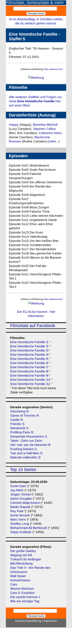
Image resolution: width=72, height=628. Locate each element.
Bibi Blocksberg (21, 563)
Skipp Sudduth (20, 532)
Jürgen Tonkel (20, 494)
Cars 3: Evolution (22, 593)
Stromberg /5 (19, 411)
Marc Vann (18, 519)
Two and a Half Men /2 (26, 453)
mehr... (53, 141)
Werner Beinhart (22, 588)
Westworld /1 (19, 428)
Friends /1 (17, 424)
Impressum (50, 620)
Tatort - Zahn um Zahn (26, 440)
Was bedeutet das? (53, 69)
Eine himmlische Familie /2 (29, 346)
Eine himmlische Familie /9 (29, 375)
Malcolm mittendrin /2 (25, 457)
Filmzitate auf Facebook (32, 325)
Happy (14, 124)
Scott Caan (18, 486)
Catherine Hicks (50, 133)
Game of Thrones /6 (24, 415)
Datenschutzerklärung (28, 620)
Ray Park (17, 511)
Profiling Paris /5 (21, 432)
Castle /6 (16, 419)
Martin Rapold (20, 507)
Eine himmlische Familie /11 (30, 384)
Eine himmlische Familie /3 (29, 350)
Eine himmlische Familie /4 (29, 354)
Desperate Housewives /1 (28, 436)
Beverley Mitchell (45, 124)
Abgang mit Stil (21, 555)
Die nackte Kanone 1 (25, 597)
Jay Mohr (17, 490)
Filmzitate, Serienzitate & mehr (35, 2)
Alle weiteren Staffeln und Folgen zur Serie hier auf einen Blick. (35, 101)
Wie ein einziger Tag (24, 601)
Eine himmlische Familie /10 (30, 379)
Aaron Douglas (21, 498)
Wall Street (18, 576)
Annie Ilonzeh (20, 515)
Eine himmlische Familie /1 (29, 342)
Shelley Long (19, 523)
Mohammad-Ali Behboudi (28, 528)
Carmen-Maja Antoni (25, 502)
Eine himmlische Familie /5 (29, 359)
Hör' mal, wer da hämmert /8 (30, 445)
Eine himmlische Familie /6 (29, 363)
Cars (13, 584)
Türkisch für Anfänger (25, 559)
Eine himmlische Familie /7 (29, 367)
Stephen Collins (44, 129)
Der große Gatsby (23, 551)
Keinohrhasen (20, 580)
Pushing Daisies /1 (23, 449)
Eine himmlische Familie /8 (29, 371)
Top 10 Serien (23, 469)
